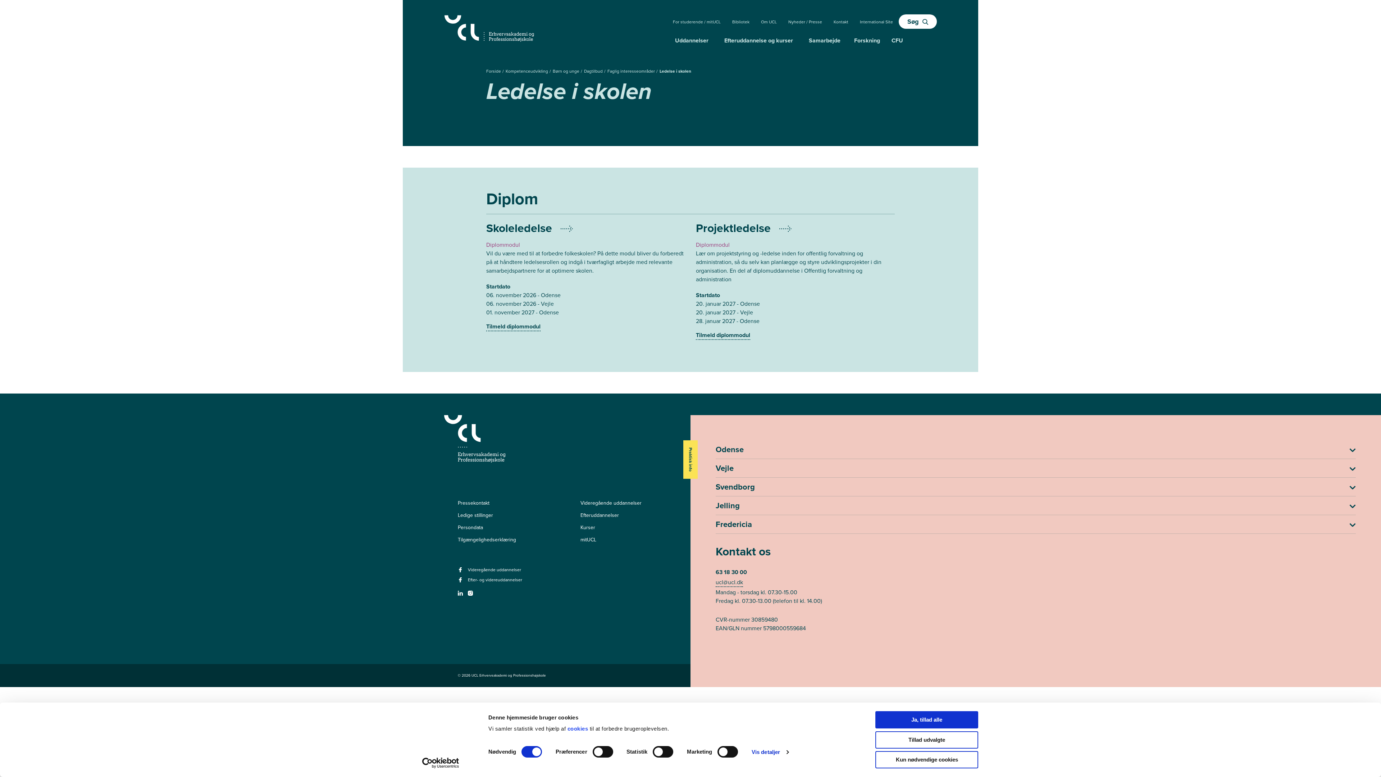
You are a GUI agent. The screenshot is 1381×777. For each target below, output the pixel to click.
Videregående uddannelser (611, 503)
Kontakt (841, 22)
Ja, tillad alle (926, 720)
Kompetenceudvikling (527, 71)
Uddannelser (691, 40)
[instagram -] (471, 595)
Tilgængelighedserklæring (487, 540)
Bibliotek (740, 22)
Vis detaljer (766, 752)
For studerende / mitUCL (697, 22)
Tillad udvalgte (926, 740)
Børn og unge (566, 71)
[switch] (603, 752)
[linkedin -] (461, 595)
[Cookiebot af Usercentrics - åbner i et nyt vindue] (440, 763)
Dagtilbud (594, 71)
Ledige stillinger (475, 515)
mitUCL (588, 540)
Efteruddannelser (599, 515)
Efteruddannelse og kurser (758, 40)
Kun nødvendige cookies (927, 759)
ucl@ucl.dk (729, 582)
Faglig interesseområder (631, 71)
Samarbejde (824, 40)
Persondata (470, 527)
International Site (876, 22)
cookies (579, 729)
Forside (494, 71)
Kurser (587, 527)
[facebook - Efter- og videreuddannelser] (461, 582)
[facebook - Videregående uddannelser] (461, 572)
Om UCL (769, 22)
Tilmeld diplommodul (513, 326)
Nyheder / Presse (805, 22)
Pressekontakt (473, 503)
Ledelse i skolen (675, 71)
